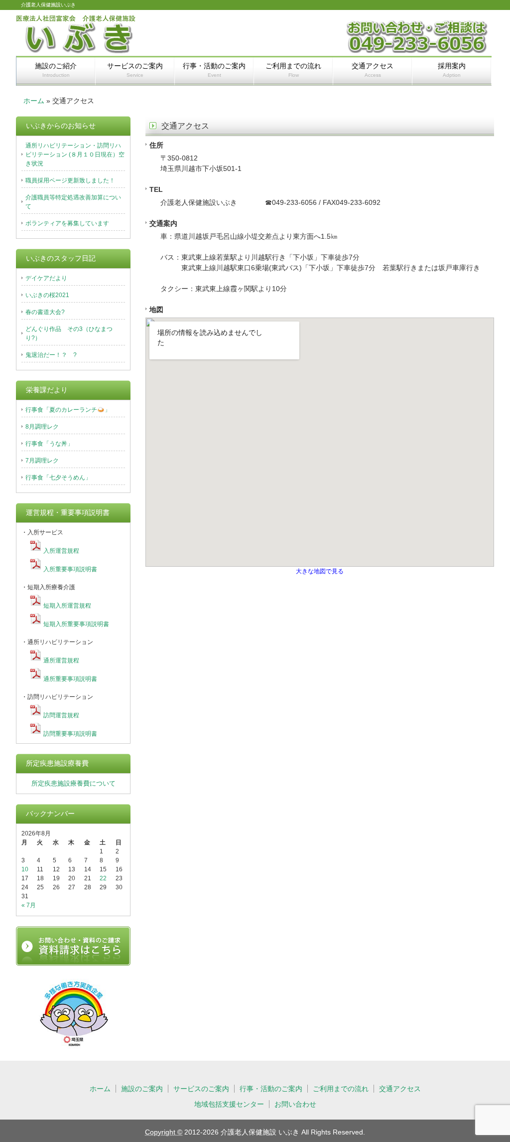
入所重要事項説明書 (70, 569)
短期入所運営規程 (67, 605)
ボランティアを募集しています (67, 223)
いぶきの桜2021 (47, 295)
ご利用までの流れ (293, 70)
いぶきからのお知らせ (61, 126)
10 (24, 869)
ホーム (33, 101)
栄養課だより (47, 390)
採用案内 (452, 70)
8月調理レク (42, 426)
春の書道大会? (45, 312)
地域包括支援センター (229, 1104)
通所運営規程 (61, 660)
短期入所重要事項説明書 (76, 624)
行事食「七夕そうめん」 (58, 477)
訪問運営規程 (61, 715)
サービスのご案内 (135, 70)
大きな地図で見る (320, 571)
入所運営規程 (61, 550)
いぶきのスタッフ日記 (61, 258)
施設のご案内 (142, 1089)
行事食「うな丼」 (49, 443)
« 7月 (28, 905)
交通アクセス (372, 70)
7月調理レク (42, 460)
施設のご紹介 (56, 70)
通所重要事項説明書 (70, 678)
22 (103, 878)
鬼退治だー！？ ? (51, 354)
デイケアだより (46, 278)
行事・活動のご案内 (214, 70)
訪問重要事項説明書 (70, 733)
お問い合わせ (295, 1104)
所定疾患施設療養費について (73, 783)
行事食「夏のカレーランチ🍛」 (68, 409)
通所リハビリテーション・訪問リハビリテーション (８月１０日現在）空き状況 (75, 154)
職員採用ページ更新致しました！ (70, 180)
